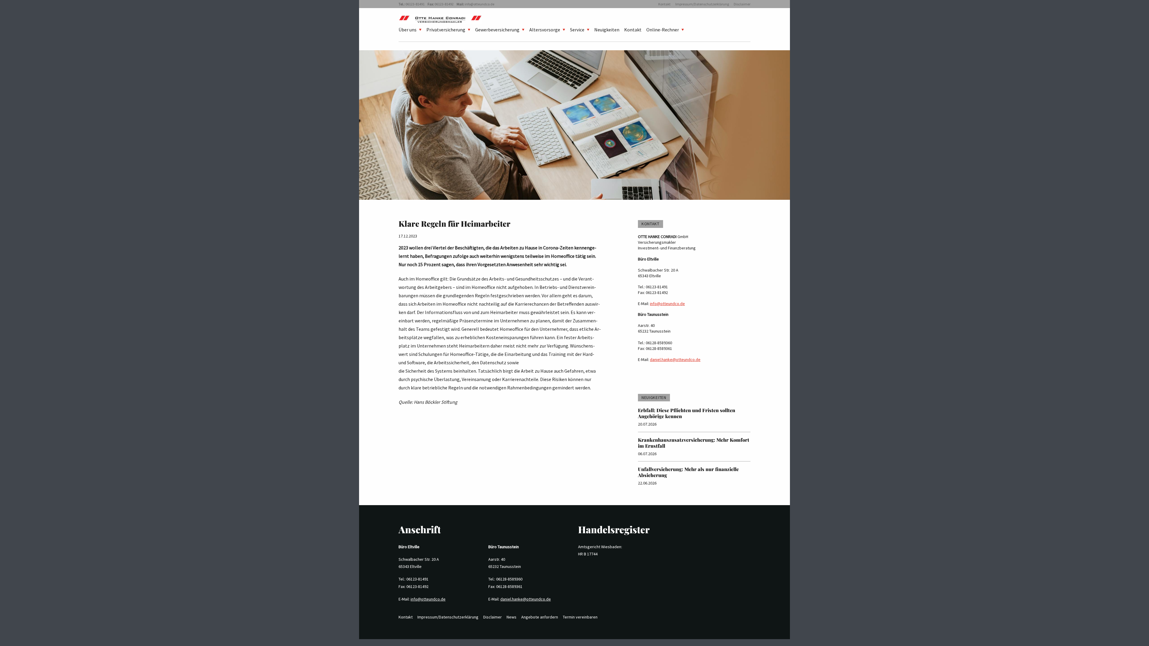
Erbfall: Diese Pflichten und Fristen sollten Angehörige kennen (686, 413)
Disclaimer (742, 4)
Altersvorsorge (544, 30)
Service (577, 30)
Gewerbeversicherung (497, 30)
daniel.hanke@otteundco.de (675, 359)
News (511, 617)
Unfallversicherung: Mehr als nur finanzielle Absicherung (688, 472)
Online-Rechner (662, 30)
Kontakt (664, 4)
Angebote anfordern (539, 617)
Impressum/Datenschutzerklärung (702, 4)
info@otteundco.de (479, 4)
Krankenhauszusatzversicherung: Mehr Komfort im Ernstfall (693, 443)
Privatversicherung (445, 30)
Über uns (408, 30)
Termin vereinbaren (580, 617)
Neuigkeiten (606, 30)
